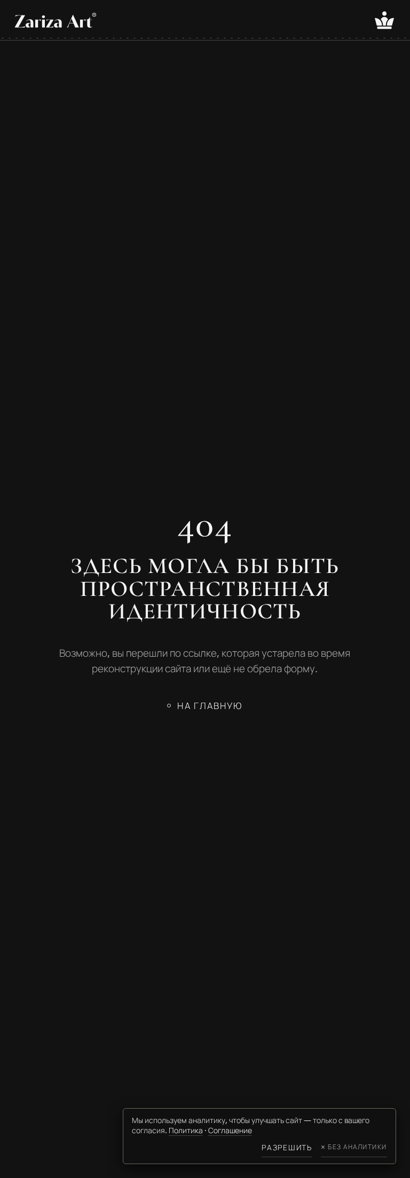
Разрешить (287, 1147)
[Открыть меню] (384, 20)
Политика (186, 1130)
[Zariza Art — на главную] (55, 20)
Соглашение (230, 1130)
